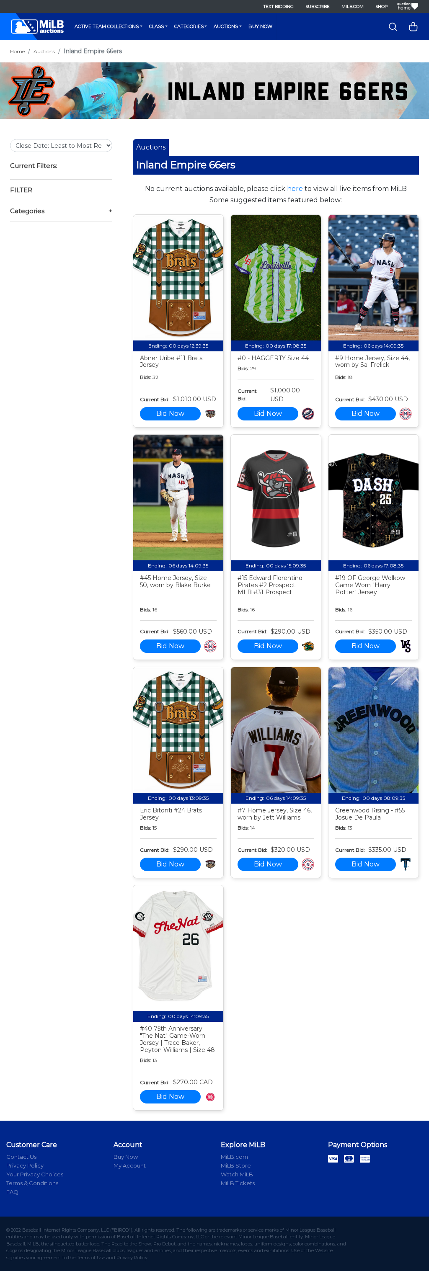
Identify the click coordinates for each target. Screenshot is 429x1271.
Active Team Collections (107, 26)
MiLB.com (352, 6)
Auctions (226, 26)
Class (156, 26)
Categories (189, 26)
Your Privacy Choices (34, 1174)
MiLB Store (236, 1165)
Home (17, 51)
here (295, 189)
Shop (381, 6)
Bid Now (170, 414)
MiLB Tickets (238, 1183)
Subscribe (317, 6)
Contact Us (21, 1156)
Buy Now (260, 26)
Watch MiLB (237, 1174)
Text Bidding (279, 6)
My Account (130, 1165)
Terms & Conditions (32, 1183)
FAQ (12, 1192)
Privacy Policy (25, 1165)
